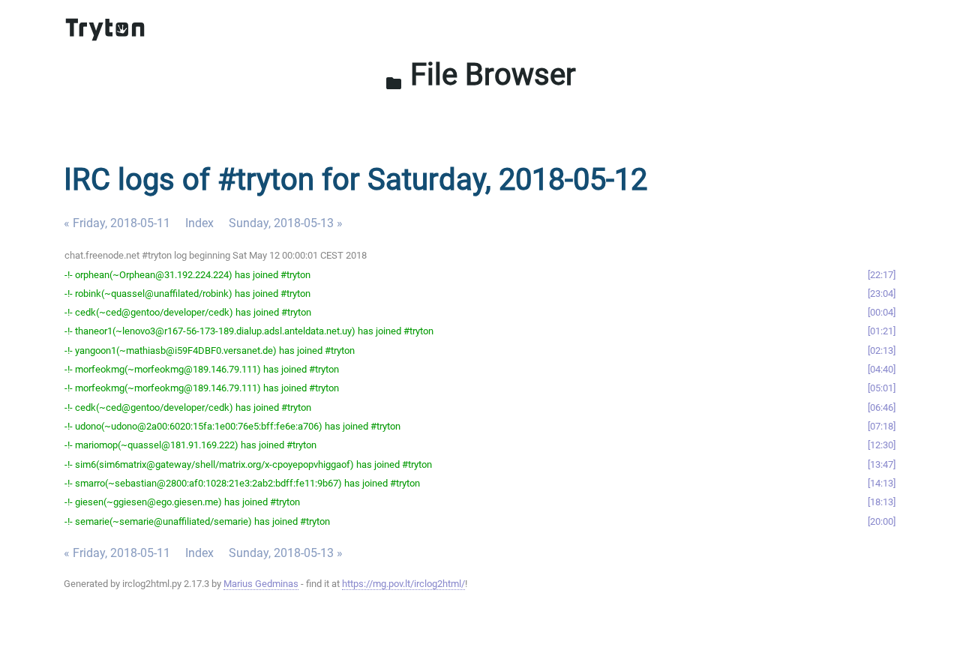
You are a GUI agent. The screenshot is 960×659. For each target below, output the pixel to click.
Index (199, 223)
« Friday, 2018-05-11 (117, 223)
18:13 (881, 502)
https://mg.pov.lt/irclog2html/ (403, 583)
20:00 (881, 521)
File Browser (480, 74)
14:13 (881, 483)
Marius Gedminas (261, 583)
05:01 (881, 388)
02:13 (881, 350)
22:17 (881, 274)
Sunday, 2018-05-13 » (286, 223)
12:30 (881, 445)
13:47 (881, 464)
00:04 (881, 312)
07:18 (881, 426)
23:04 (881, 293)
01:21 (881, 331)
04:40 (881, 369)
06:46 (881, 407)
